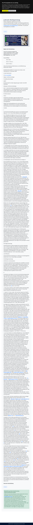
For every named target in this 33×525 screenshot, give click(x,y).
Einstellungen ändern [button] (12, 10)
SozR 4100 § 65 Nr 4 (25, 399)
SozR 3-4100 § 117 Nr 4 (13, 379)
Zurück (5, 31)
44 (19, 433)
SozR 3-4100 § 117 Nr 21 (12, 318)
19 (13, 426)
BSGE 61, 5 (20, 317)
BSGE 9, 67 (24, 465)
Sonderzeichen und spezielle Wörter (11, 25)
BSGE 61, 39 (18, 399)
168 (7, 468)
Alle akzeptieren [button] (5, 10)
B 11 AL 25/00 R (8, 75)
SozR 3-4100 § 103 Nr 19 (18, 466)
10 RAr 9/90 (24, 176)
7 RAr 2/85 (19, 190)
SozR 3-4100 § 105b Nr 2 (18, 372)
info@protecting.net (8, 496)
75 (10, 205)
